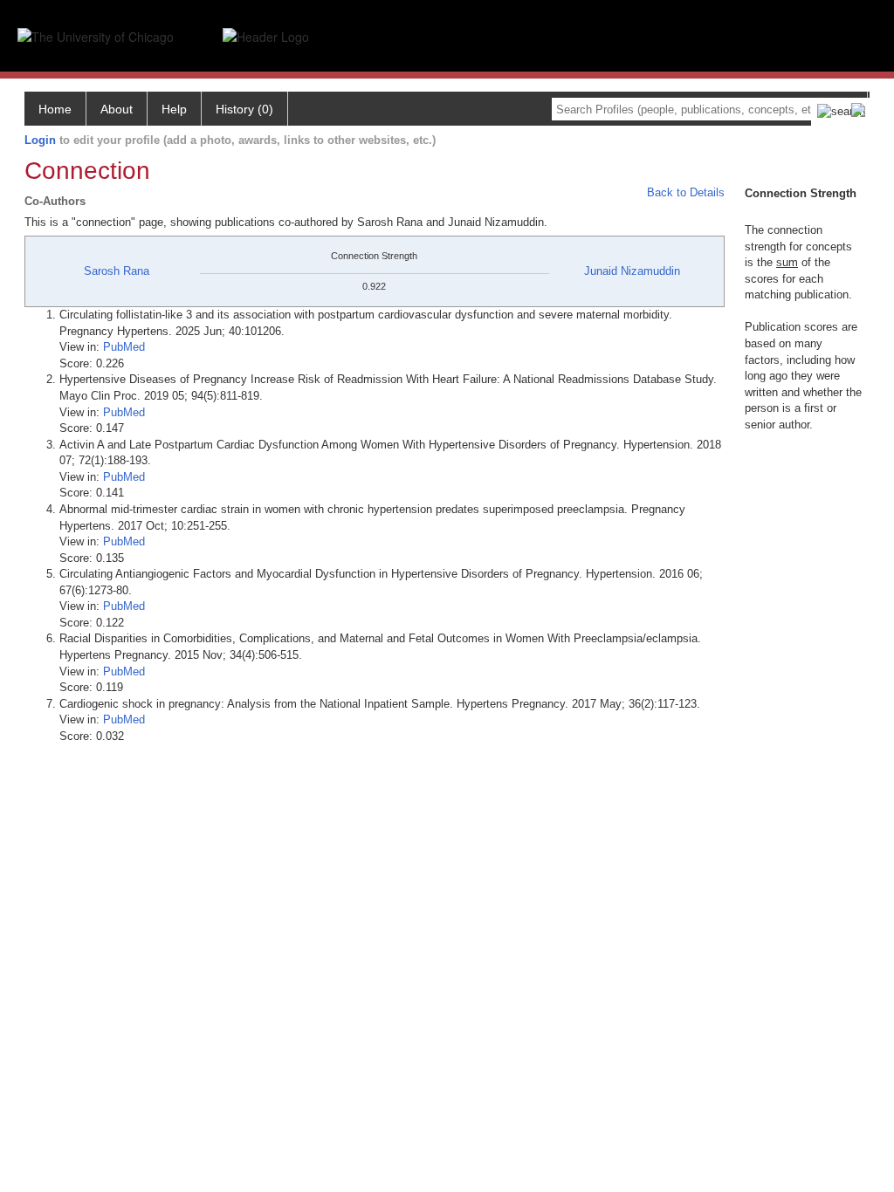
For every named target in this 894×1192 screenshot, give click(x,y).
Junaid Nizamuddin (632, 270)
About (116, 109)
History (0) (244, 109)
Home (55, 109)
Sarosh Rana (116, 270)
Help (174, 109)
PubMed (124, 346)
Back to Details (686, 192)
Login (40, 140)
